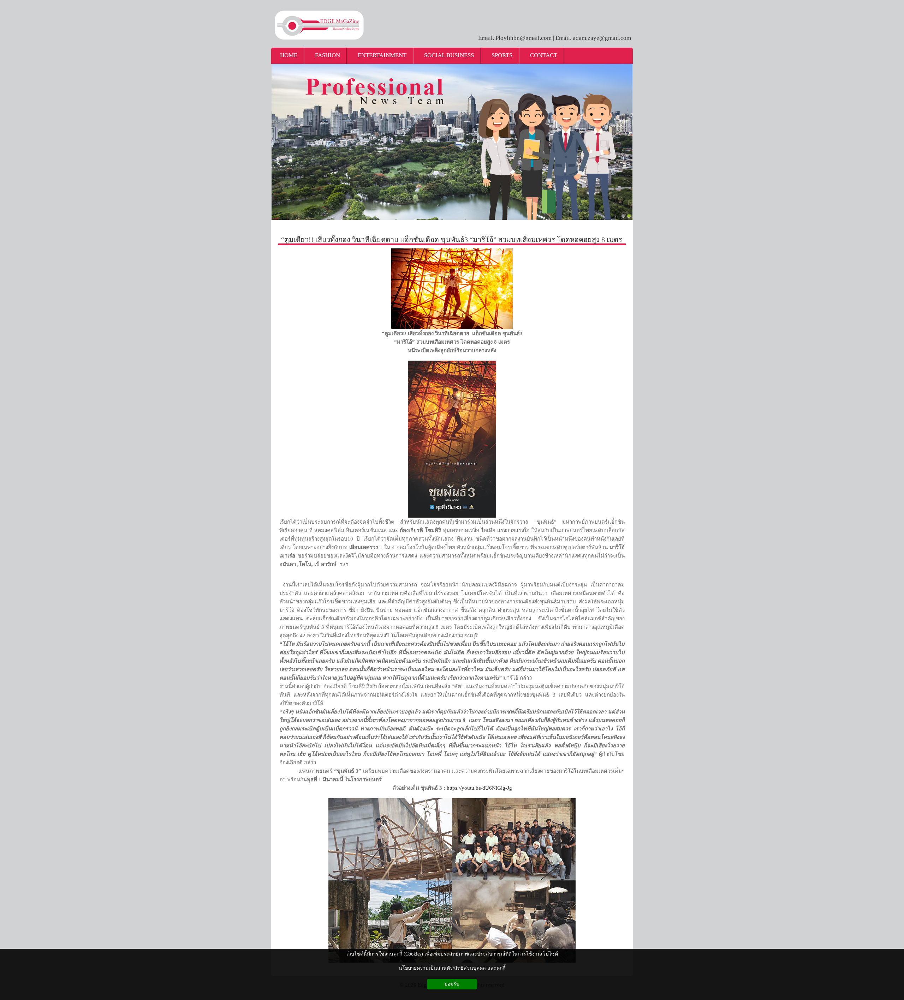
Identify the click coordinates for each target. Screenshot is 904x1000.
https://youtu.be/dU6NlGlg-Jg (479, 788)
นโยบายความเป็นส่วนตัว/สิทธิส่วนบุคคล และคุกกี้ (452, 968)
